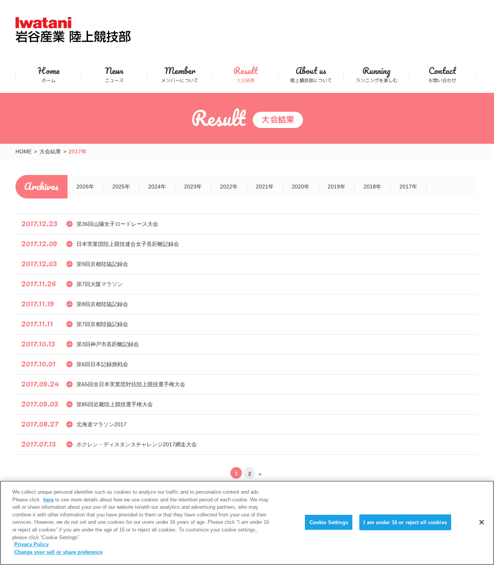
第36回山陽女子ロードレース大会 (117, 224)
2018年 (372, 186)
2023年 (193, 186)
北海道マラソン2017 (101, 424)
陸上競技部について (311, 74)
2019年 (336, 186)
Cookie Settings (329, 522)
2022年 (229, 186)
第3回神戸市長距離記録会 (107, 344)
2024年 (157, 186)
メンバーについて (179, 74)
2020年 (301, 186)
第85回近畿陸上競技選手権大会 (114, 404)
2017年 (408, 186)
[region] (247, 523)
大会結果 (245, 74)
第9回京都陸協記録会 (102, 264)
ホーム (48, 74)
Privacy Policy (31, 545)
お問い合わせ (442, 74)
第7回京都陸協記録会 (102, 324)
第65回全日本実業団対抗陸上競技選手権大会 (130, 384)
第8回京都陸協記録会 (102, 304)
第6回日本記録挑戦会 (102, 364)
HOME (23, 151)
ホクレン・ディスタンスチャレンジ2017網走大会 (136, 444)
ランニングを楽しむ (377, 74)
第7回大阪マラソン (99, 284)
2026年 (85, 186)
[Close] (481, 522)
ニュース (114, 74)
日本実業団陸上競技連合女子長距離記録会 (127, 244)
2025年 (121, 186)
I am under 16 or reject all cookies (405, 522)
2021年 (265, 186)
